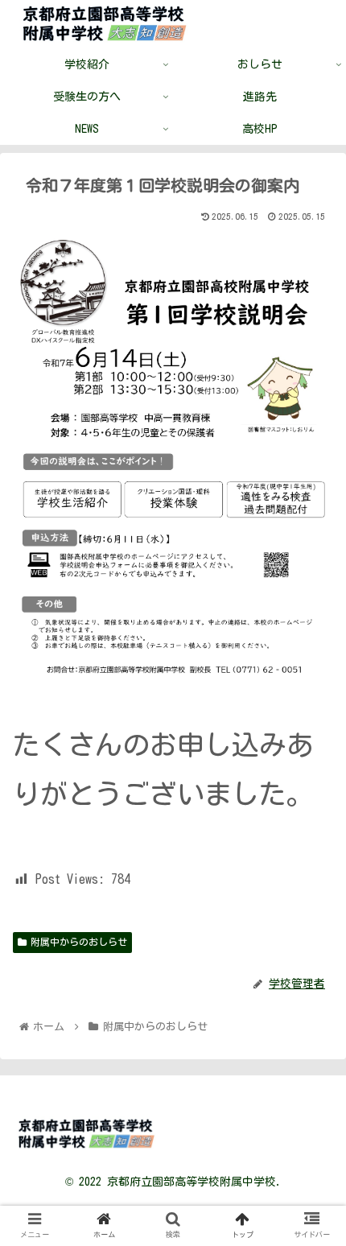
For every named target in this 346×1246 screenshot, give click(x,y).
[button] (313, 1232)
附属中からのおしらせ (79, 942)
